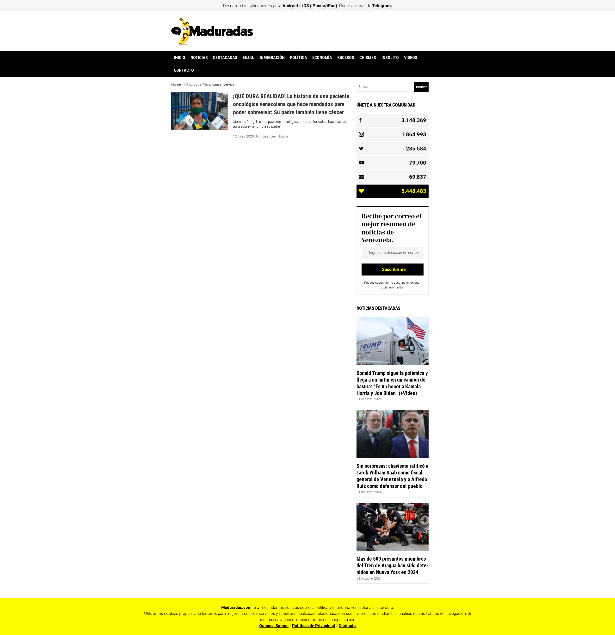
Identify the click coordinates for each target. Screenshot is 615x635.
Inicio (179, 57)
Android (290, 5)
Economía (322, 57)
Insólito (390, 57)
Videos (410, 57)
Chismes (367, 57)
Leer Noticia (279, 136)
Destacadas (225, 57)
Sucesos (345, 57)
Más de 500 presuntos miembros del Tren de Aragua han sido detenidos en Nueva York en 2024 (392, 565)
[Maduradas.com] (212, 44)
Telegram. (382, 5)
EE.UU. (248, 57)
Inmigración (272, 57)
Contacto (184, 70)
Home (176, 84)
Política (298, 57)
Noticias (199, 57)
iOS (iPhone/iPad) (319, 5)
